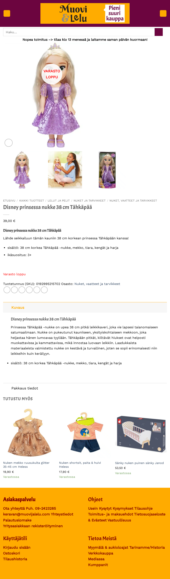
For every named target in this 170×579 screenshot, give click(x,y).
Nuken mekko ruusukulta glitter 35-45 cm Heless (26, 464)
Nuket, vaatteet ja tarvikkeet (133, 200)
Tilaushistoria (15, 559)
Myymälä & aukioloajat (108, 547)
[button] (7, 13)
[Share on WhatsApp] (7, 289)
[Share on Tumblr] (44, 289)
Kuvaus (17, 307)
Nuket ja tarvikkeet (90, 200)
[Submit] (159, 32)
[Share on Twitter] (21, 289)
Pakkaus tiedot (24, 388)
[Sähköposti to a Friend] (29, 289)
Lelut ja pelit (59, 200)
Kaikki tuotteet (31, 200)
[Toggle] (7, 307)
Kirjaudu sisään (16, 547)
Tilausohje (143, 508)
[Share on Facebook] (14, 289)
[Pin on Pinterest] (36, 289)
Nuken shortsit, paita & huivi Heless (80, 464)
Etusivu (9, 200)
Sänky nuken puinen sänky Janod (139, 463)
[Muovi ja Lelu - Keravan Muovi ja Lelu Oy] (85, 13)
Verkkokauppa (100, 553)
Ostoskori (11, 553)
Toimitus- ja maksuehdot (110, 514)
